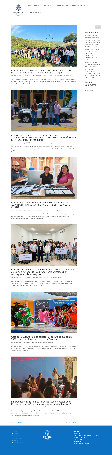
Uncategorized (67, 75)
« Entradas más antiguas (18, 422)
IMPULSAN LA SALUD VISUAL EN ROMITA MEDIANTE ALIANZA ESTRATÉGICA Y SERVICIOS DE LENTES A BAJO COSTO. (40, 205)
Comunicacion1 (17, 75)
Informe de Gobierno (34, 12)
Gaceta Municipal (83, 6)
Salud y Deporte (57, 75)
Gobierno (36, 6)
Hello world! (89, 90)
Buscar (98, 27)
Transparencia (47, 6)
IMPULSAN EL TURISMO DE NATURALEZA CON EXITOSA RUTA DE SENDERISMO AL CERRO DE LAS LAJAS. (41, 71)
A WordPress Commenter (92, 88)
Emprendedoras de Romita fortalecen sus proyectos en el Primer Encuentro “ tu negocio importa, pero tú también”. (41, 402)
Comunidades (42, 75)
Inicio (29, 6)
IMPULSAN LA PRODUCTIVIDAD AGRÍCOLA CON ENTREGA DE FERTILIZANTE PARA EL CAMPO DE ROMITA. (92, 73)
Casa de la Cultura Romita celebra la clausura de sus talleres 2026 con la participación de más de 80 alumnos (42, 338)
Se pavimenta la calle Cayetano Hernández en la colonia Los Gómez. (92, 64)
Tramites (16, 436)
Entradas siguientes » (71, 422)
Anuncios (35, 75)
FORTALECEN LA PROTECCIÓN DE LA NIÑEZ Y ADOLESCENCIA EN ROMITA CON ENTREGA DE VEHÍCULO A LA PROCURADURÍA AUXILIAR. (43, 137)
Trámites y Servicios (62, 6)
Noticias (73, 6)
